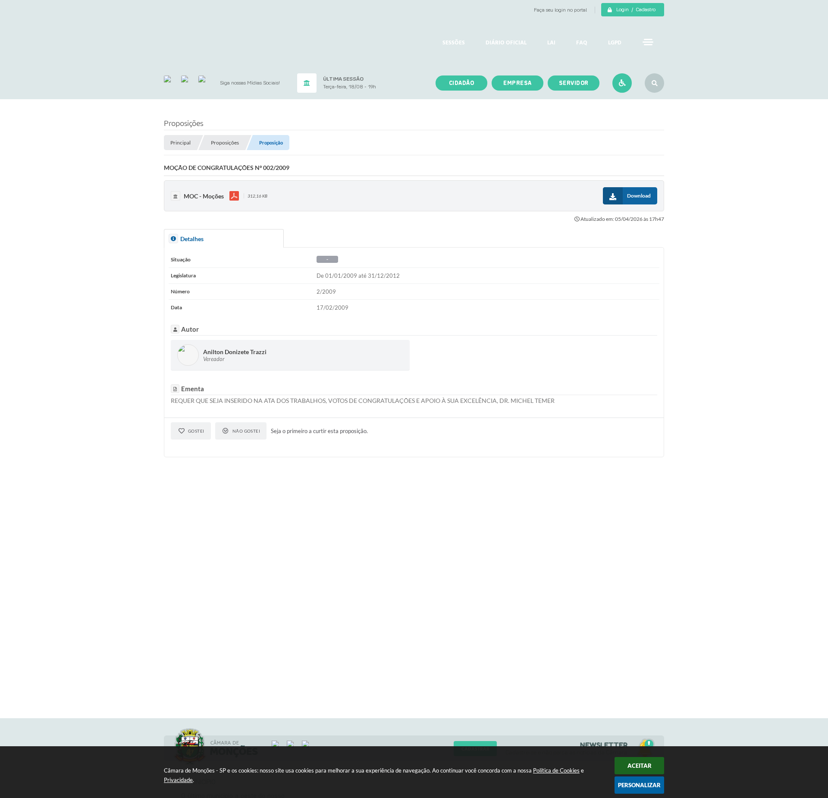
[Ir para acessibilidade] (622, 83)
